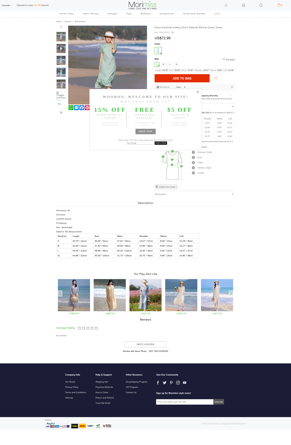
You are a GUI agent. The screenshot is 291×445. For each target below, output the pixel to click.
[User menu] (226, 6)
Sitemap (69, 397)
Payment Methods (104, 387)
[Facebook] (158, 382)
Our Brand (70, 382)
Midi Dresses (80, 21)
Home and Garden (194, 13)
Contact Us (131, 392)
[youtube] (184, 382)
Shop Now (146, 131)
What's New (66, 13)
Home (58, 21)
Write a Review (145, 344)
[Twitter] (164, 382)
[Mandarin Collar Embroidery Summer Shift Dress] (217, 311)
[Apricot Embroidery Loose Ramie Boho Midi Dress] (181, 311)
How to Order (101, 392)
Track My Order (102, 403)
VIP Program (132, 387)
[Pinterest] (171, 382)
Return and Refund (104, 397)
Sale (217, 13)
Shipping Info (101, 382)
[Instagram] (178, 382)
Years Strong (91, 13)
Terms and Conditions (75, 392)
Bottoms (146, 13)
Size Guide (230, 59)
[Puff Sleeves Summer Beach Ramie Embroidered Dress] (74, 311)
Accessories (167, 13)
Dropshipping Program (136, 382)
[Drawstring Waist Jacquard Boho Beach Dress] (145, 311)
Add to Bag (182, 78)
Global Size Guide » (168, 187)
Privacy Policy (71, 387)
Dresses (112, 13)
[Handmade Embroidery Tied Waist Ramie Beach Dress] (110, 311)
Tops (129, 13)
